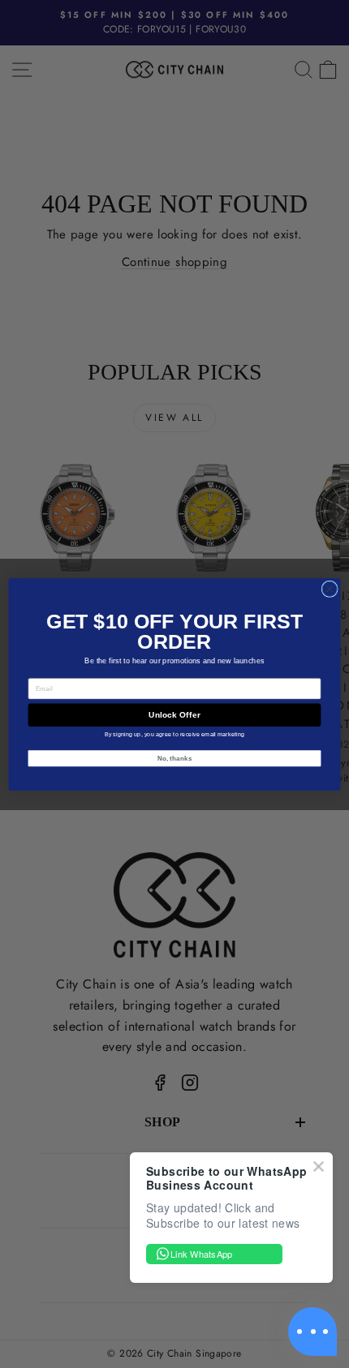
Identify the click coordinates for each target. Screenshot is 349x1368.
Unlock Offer (174, 714)
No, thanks (174, 757)
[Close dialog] (329, 588)
